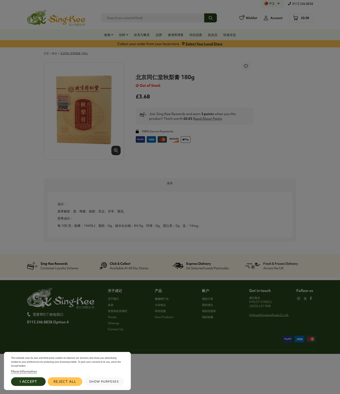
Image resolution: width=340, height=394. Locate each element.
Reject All (65, 381)
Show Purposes (104, 382)
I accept (28, 381)
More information (24, 371)
